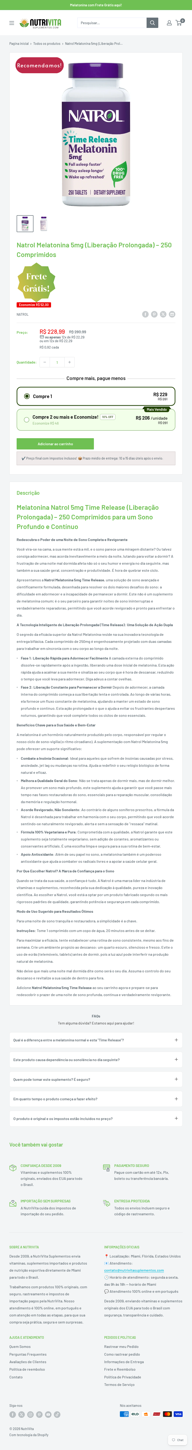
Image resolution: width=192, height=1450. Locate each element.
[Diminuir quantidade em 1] (45, 362)
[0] (179, 23)
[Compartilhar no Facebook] (145, 314)
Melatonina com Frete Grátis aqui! (96, 5)
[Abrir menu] (11, 23)
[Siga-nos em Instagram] (30, 1414)
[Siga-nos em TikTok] (57, 1414)
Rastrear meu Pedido (121, 1346)
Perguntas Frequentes (28, 1354)
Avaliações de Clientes (27, 1361)
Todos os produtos (46, 44)
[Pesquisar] (152, 23)
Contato (16, 1377)
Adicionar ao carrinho (55, 443)
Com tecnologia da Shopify (28, 1435)
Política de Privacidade (122, 1377)
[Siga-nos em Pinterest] (39, 1414)
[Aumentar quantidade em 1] (69, 362)
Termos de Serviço (119, 1384)
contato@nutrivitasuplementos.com (134, 1270)
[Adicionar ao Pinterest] (154, 314)
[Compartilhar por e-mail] (172, 314)
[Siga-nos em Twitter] (21, 1414)
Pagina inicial (19, 44)
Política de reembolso (27, 1369)
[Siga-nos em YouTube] (48, 1414)
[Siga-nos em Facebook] (12, 1414)
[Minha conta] (169, 22)
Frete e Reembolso (120, 1369)
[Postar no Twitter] (163, 314)
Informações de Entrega (124, 1361)
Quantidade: (27, 362)
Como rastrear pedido (122, 1354)
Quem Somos (20, 1346)
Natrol (23, 314)
